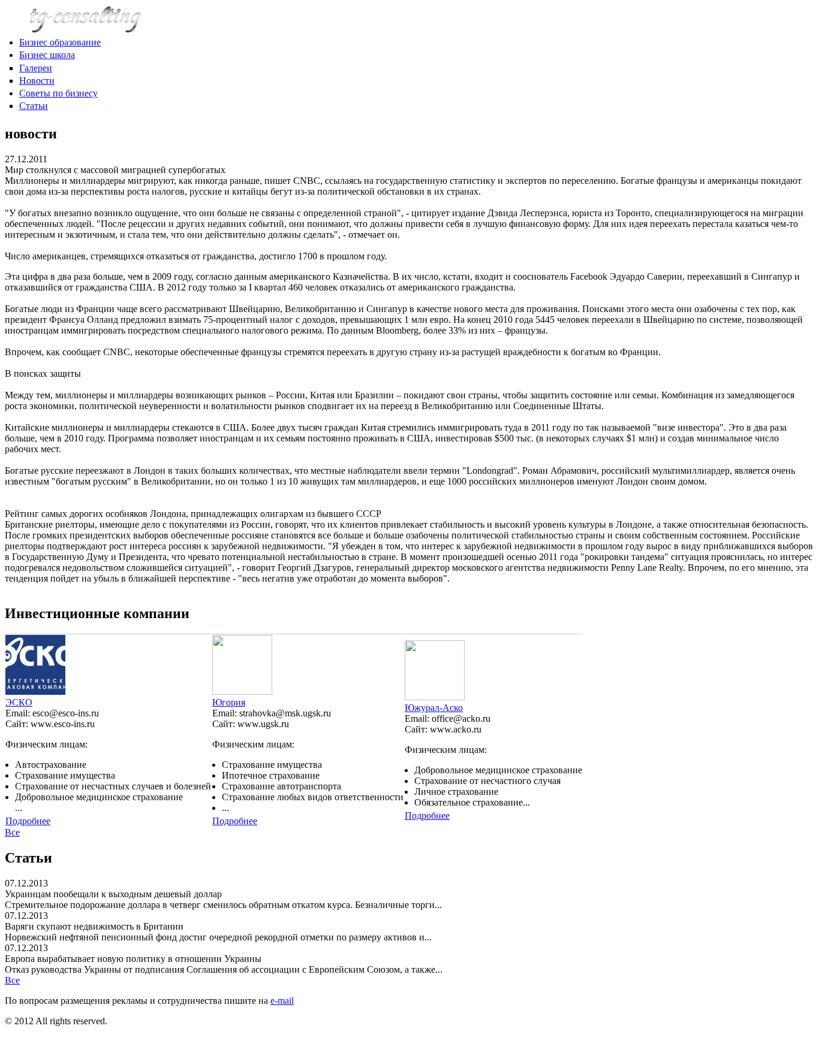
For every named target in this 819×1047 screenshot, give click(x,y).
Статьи (33, 106)
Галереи (35, 68)
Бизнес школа (47, 55)
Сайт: (18, 724)
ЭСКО (18, 702)
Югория (228, 702)
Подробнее (27, 821)
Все (12, 832)
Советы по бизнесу (58, 93)
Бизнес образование (60, 42)
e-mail (282, 1000)
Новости (37, 80)
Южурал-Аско (434, 708)
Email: (18, 713)
